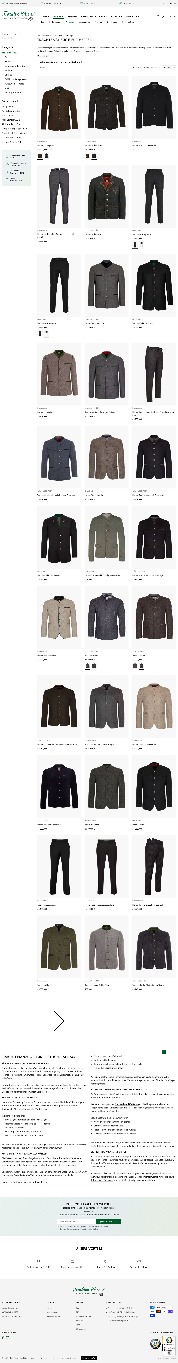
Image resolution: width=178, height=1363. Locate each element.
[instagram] (7, 1338)
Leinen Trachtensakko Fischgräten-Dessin (102, 575)
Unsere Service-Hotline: (11, 1308)
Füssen (50, 1308)
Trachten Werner (44, 35)
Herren (58, 16)
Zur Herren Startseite (13, 34)
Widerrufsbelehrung (69, 1358)
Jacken (8, 70)
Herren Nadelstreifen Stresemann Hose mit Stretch (55, 236)
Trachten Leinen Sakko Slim (97, 985)
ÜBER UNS (132, 16)
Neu (42, 22)
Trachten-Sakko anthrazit (142, 323)
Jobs (78, 1324)
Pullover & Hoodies (14, 83)
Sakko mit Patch (92, 824)
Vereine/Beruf (128, 22)
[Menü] (173, 1337)
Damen (45, 16)
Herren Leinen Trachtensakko (144, 744)
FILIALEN (116, 16)
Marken (98, 22)
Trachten (70, 22)
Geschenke (112, 22)
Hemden (9, 61)
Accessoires (84, 22)
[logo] (18, 16)
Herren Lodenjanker (45, 145)
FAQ (163, 3)
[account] (163, 16)
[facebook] (3, 1338)
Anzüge (8, 88)
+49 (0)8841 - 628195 (10, 1312)
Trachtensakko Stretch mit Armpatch (100, 744)
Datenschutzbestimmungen (69, 1229)
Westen (8, 57)
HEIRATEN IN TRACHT (94, 16)
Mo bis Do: (6, 1316)
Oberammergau (53, 1312)
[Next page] (59, 1021)
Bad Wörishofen (53, 1316)
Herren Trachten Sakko (95, 323)
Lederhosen (54, 22)
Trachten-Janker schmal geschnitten (100, 412)
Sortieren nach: (138, 67)
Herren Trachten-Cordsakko (49, 824)
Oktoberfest (81, 1329)
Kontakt (173, 3)
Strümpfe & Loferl (14, 92)
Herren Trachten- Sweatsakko (144, 145)
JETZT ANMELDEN (108, 1221)
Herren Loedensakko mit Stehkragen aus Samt (57, 744)
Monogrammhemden (15, 66)
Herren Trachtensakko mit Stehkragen (148, 495)
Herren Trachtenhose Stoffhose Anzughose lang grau (153, 413)
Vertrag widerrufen (88, 1358)
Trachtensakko (138, 824)
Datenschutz (42, 1358)
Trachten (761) (9, 52)
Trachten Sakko (91, 655)
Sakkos (8, 74)
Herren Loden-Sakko (46, 412)
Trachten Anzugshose (141, 234)
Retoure (79, 1320)
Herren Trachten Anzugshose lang (99, 904)
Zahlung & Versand (83, 1316)
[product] (59, 107)
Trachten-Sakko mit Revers (48, 575)
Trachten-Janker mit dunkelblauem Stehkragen (56, 495)
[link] (164, 67)
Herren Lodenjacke (93, 234)
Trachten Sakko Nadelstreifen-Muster (148, 985)
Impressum (54, 1358)
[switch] (169, 1353)
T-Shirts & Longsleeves (16, 79)
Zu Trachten (9, 38)
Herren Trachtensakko (94, 495)
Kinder (72, 16)
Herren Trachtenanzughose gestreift (147, 904)
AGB (32, 1358)
